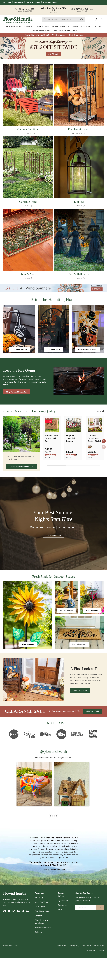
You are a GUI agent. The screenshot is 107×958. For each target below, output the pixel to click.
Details (81, 35)
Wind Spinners (28, 644)
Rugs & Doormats (79, 644)
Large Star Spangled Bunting (71, 438)
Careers (38, 916)
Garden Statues (66, 610)
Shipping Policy (74, 945)
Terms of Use (86, 945)
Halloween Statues (19, 349)
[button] (102, 19)
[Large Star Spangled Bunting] (73, 425)
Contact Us (62, 905)
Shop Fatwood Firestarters (16, 392)
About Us (39, 898)
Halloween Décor (53, 349)
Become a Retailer (43, 927)
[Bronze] (90, 447)
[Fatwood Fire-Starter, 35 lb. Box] (52, 425)
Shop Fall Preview (80, 690)
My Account (63, 900)
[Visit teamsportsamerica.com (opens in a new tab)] (33, 2)
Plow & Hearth (13, 945)
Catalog (38, 932)
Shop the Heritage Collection (21, 466)
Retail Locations (42, 911)
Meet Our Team (41, 902)
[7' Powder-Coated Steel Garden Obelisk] (95, 425)
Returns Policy (99, 945)
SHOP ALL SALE (92, 711)
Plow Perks (40, 907)
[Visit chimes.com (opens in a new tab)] (50, 2)
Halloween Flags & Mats (87, 349)
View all (100, 411)
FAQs (60, 909)
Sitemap (101, 950)
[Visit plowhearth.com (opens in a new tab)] (18, 2)
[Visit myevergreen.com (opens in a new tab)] (7, 2)
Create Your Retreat (53, 535)
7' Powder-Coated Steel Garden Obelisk (94, 438)
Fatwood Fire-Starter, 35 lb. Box (51, 438)
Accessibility (91, 950)
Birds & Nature (92, 610)
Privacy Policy (61, 945)
